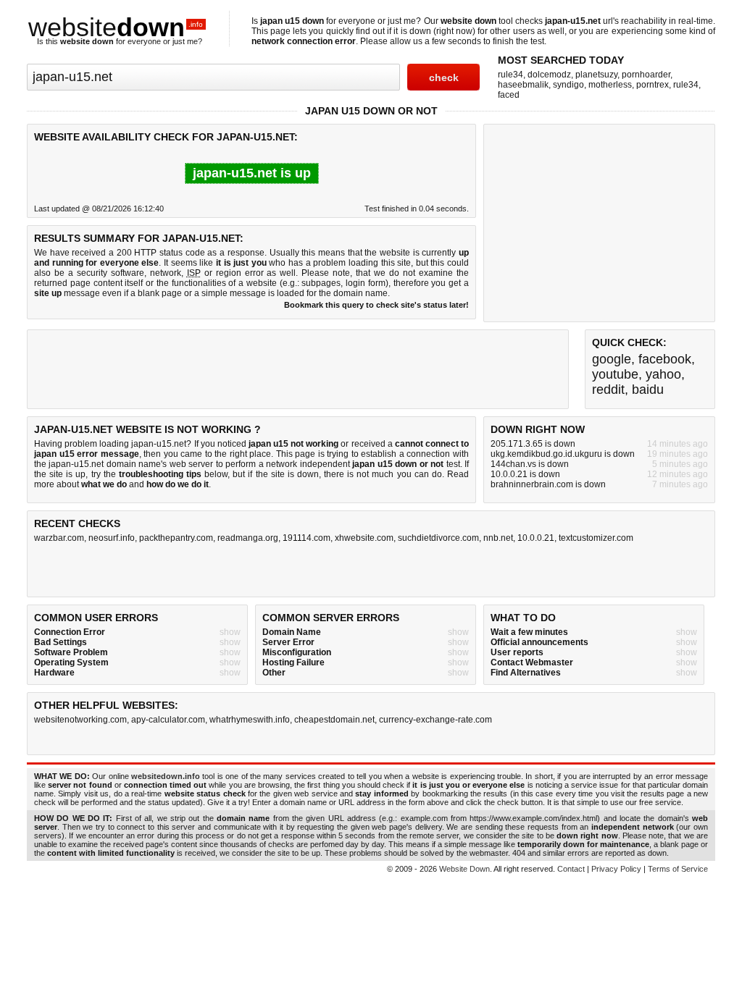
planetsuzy (596, 75)
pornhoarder (646, 75)
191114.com (306, 538)
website (115, 27)
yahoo (663, 374)
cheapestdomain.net (334, 720)
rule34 (510, 75)
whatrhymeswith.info (249, 720)
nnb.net (498, 538)
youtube (615, 374)
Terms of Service (678, 868)
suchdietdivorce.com (438, 538)
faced (509, 95)
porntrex (652, 85)
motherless (610, 85)
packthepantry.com (176, 538)
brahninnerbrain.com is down (548, 484)
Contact (571, 868)
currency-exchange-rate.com (435, 720)
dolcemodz (549, 75)
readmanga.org (247, 538)
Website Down (464, 868)
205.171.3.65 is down (533, 444)
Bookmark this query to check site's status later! (376, 304)
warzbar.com (59, 538)
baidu (648, 389)
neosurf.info (111, 538)
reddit (608, 389)
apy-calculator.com (168, 720)
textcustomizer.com (596, 538)
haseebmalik (523, 85)
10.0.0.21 (535, 538)
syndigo (568, 85)
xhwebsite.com (364, 538)
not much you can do (399, 474)
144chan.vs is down (530, 464)
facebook (664, 359)
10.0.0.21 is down (525, 474)
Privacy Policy (616, 868)
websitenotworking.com (80, 720)
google (611, 359)
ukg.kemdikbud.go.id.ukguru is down (563, 454)
